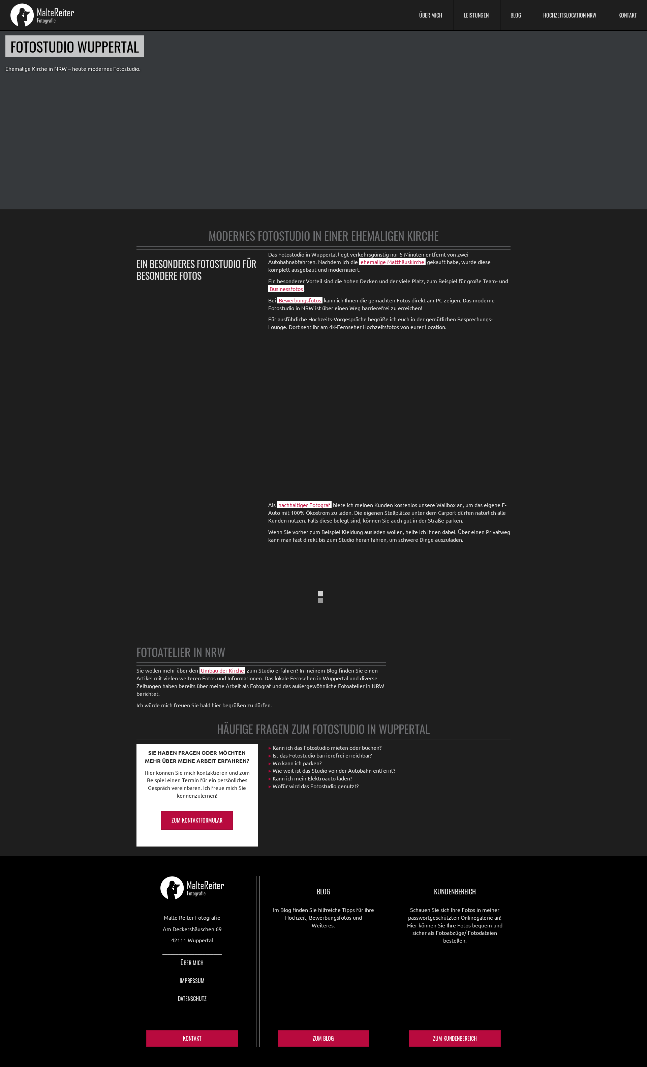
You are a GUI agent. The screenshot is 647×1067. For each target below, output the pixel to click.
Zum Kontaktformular (197, 820)
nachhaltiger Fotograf (304, 504)
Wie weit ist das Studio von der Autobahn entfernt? (334, 770)
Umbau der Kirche (222, 670)
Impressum (192, 981)
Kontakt (627, 15)
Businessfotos (286, 288)
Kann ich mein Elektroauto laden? (312, 778)
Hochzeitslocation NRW (569, 15)
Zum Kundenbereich (455, 1038)
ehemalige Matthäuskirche (392, 261)
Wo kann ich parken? (297, 763)
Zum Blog (323, 1038)
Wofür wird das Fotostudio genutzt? (316, 785)
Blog (516, 15)
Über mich (430, 15)
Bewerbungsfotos (300, 300)
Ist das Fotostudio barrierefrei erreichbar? (322, 755)
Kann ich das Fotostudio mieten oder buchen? (327, 747)
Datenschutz (192, 999)
